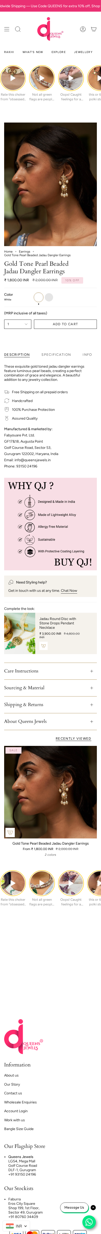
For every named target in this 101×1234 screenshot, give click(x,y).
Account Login (16, 1111)
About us (11, 1075)
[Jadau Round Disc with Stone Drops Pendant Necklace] (19, 633)
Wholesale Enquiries (20, 1102)
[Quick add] (10, 832)
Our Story (12, 1084)
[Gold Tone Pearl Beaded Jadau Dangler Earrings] (50, 792)
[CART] (94, 29)
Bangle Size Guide (19, 1129)
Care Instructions (21, 671)
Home (8, 251)
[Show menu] (7, 29)
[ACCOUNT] (83, 29)
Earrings (24, 251)
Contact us (13, 1093)
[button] (18, 29)
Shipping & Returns (23, 704)
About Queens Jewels (25, 721)
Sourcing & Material (24, 688)
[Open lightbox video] (13, 78)
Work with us (14, 1120)
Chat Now (69, 590)
